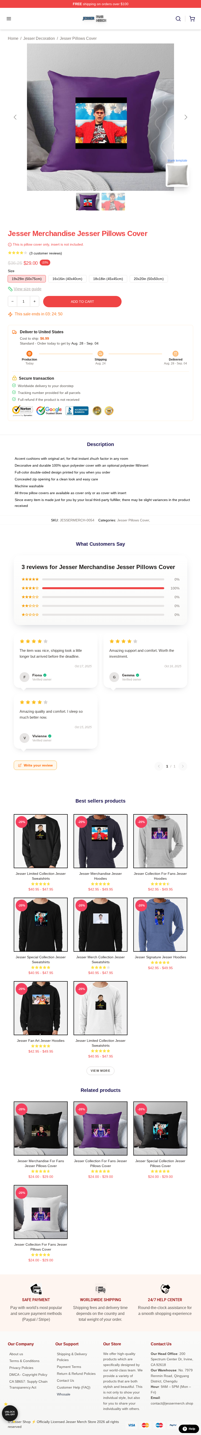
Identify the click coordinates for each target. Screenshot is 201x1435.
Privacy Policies (21, 1368)
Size (11, 271)
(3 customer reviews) (45, 253)
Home (13, 38)
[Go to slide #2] (113, 201)
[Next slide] (185, 117)
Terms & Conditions (24, 1361)
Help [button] (192, 1429)
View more (100, 1071)
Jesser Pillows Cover (78, 38)
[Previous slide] (15, 117)
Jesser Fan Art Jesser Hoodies (40, 1041)
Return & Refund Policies (76, 1374)
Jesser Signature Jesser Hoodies (160, 957)
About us (16, 1354)
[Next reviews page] (182, 766)
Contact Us (65, 1380)
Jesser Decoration (39, 38)
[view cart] (192, 19)
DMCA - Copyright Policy (28, 1375)
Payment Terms (69, 1367)
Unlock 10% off (10, 1413)
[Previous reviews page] (158, 766)
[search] (178, 19)
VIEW (41, 863)
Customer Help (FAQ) (73, 1387)
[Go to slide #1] (88, 201)
